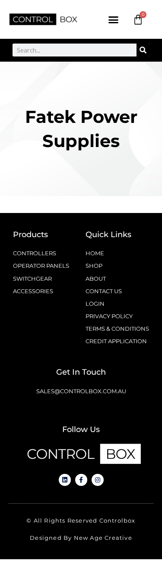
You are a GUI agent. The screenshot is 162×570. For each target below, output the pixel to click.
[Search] (143, 50)
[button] (113, 19)
